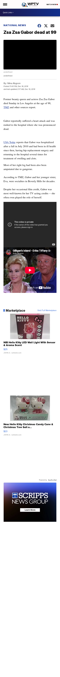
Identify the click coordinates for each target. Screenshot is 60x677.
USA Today (9, 142)
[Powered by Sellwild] (52, 480)
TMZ (6, 107)
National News (14, 25)
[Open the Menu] (5, 4)
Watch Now (51, 4)
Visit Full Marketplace (47, 310)
